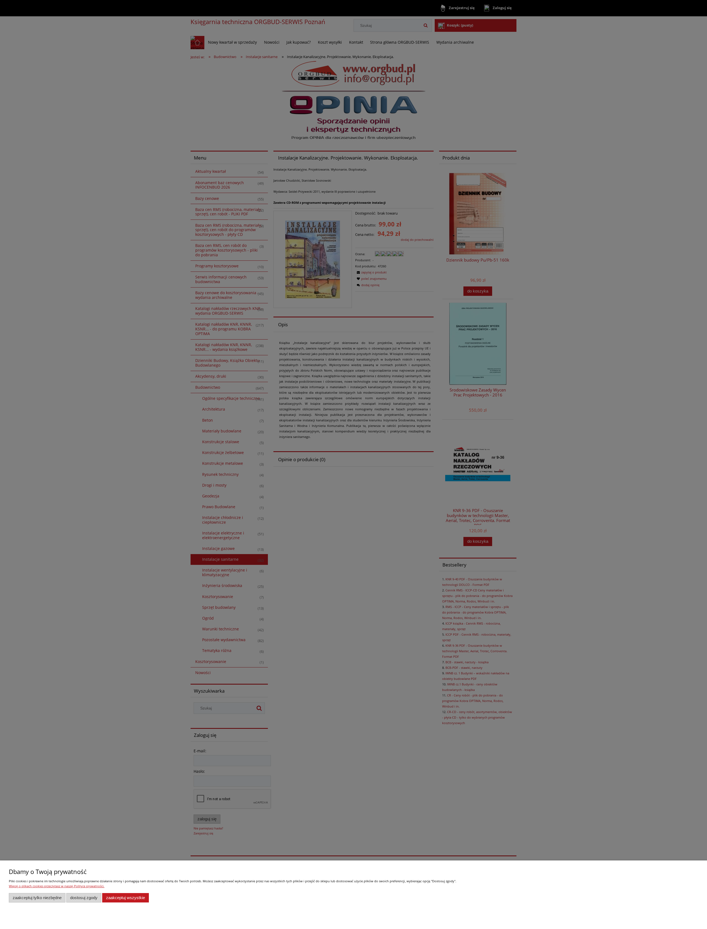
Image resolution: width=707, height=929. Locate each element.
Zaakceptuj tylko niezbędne (37, 897)
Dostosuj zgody (83, 897)
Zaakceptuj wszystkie (125, 897)
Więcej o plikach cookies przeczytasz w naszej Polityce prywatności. (56, 886)
